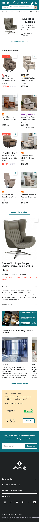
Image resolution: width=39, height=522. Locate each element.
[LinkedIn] (34, 502)
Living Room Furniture (21, 12)
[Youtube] (16, 502)
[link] (10, 63)
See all (28, 421)
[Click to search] (34, 7)
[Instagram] (4, 502)
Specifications (7, 304)
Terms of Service (9, 519)
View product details (27, 35)
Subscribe (31, 446)
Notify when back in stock (19, 41)
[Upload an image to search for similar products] (31, 2)
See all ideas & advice (19, 384)
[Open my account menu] (35, 2)
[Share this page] (8, 2)
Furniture (10, 12)
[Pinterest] (22, 502)
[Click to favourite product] (15, 56)
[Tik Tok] (28, 502)
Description (6, 287)
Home (3, 12)
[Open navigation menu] (4, 3)
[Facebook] (10, 502)
